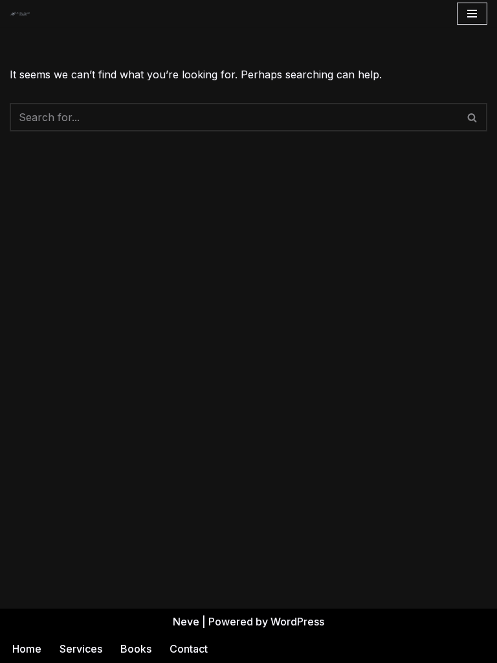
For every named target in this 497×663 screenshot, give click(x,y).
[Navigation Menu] (472, 14)
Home (26, 648)
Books (135, 648)
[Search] (472, 117)
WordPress (297, 621)
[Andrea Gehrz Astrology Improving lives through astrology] (20, 13)
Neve (186, 621)
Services (81, 648)
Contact (189, 648)
